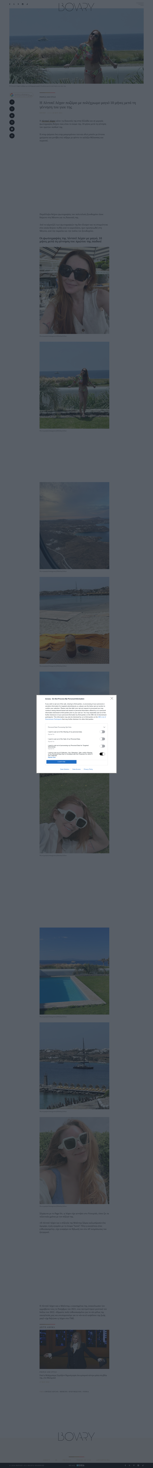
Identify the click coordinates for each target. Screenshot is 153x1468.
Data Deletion (64, 769)
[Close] (112, 699)
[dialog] (76, 734)
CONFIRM (61, 762)
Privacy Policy (88, 769)
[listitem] (76, 727)
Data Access (76, 769)
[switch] (102, 731)
